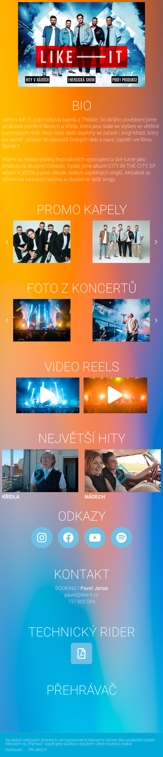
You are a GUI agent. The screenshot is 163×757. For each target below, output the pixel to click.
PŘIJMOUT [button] (38, 750)
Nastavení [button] (13, 750)
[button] (7, 241)
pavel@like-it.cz (81, 595)
